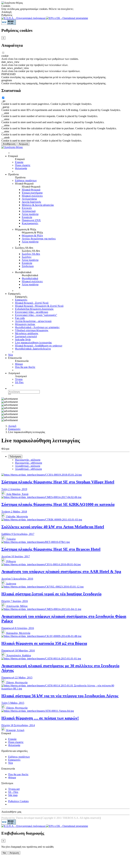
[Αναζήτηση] (9, 394)
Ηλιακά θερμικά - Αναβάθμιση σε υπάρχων (38, 345)
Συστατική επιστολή (26, 336)
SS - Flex (13, 792)
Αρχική (12, 426)
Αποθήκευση (9, 144)
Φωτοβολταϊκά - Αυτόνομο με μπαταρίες (37, 327)
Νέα (10, 354)
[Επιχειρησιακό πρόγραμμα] (23, 18)
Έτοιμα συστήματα (32, 192)
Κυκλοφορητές (30, 223)
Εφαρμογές (21, 299)
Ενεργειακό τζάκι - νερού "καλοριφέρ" (36, 315)
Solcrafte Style (23, 339)
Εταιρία (19, 162)
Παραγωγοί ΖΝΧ (31, 220)
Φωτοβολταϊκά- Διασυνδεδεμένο (33, 348)
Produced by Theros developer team (20, 817)
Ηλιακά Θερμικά (31, 189)
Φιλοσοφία (21, 168)
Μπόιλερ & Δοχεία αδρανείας (38, 205)
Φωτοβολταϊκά (30, 278)
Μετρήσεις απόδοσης (26, 333)
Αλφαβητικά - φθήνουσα (28, 468)
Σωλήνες (26, 256)
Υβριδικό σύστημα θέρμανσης (31, 330)
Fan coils (20, 318)
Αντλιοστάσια (29, 198)
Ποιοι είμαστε (22, 165)
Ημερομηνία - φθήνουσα (28, 462)
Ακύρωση (23, 144)
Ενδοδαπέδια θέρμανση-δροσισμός (34, 308)
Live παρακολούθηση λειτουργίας (33, 342)
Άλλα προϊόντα (30, 214)
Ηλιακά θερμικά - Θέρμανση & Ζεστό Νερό (39, 305)
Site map (13, 795)
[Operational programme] (67, 18)
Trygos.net (14, 789)
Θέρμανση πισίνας (25, 324)
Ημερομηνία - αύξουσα (27, 459)
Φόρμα (19, 364)
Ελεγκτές (27, 208)
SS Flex (19, 382)
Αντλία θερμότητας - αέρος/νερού (33, 321)
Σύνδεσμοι (28, 266)
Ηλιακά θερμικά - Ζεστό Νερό (31, 302)
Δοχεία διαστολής (31, 201)
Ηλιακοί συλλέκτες (32, 195)
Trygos (19, 379)
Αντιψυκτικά (28, 211)
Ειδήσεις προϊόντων (26, 180)
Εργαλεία (27, 217)
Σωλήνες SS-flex (31, 253)
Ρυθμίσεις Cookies (18, 801)
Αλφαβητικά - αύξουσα (27, 465)
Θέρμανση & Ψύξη (32, 235)
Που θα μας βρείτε (25, 367)
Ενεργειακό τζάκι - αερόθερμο (31, 312)
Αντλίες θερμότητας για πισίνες (39, 238)
